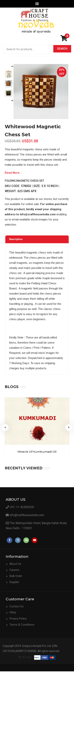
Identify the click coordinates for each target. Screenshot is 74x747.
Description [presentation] (16, 239)
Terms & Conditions (21, 624)
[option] (8, 74)
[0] (65, 39)
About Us (15, 564)
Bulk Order (15, 576)
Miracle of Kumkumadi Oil (37, 451)
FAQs (12, 612)
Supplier (14, 582)
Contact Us (16, 606)
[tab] (37, 239)
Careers (14, 570)
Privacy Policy (18, 618)
